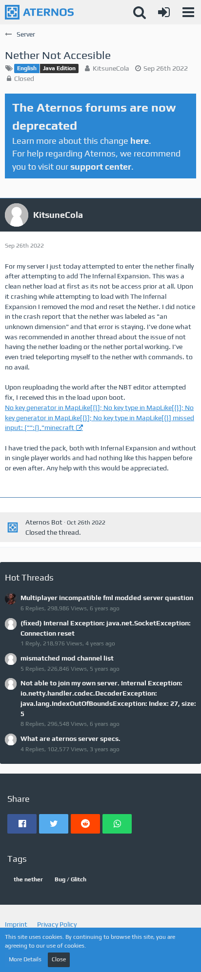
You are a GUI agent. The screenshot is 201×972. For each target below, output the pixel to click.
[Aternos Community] (39, 12)
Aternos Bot (43, 522)
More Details (25, 959)
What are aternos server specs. (70, 738)
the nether (28, 879)
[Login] (164, 12)
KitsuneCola (111, 68)
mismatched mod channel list (67, 658)
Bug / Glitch (70, 879)
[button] (188, 12)
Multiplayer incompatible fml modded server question (106, 598)
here (139, 141)
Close (59, 959)
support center (100, 166)
